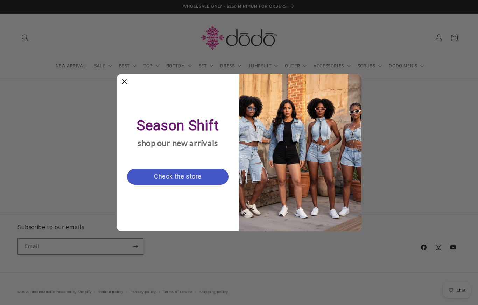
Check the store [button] (178, 176)
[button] (124, 82)
